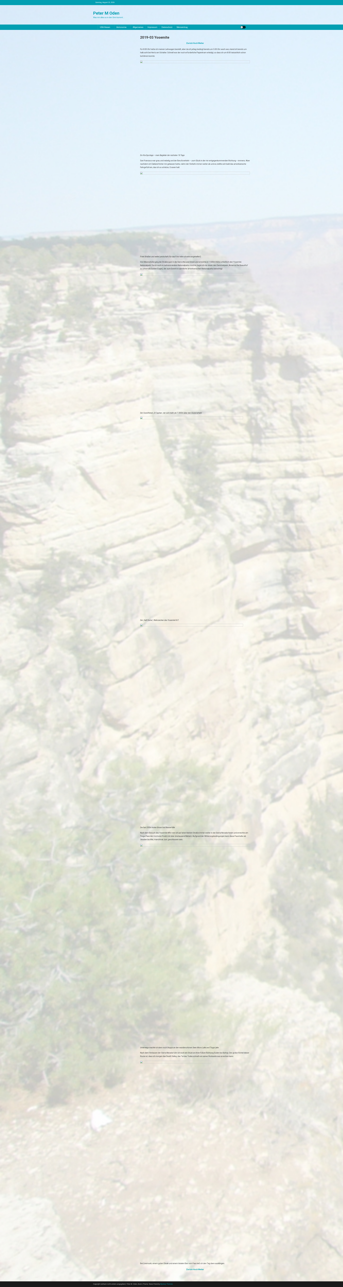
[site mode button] (243, 27)
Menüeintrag (182, 27)
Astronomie (121, 27)
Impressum (152, 27)
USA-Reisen (105, 27)
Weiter (201, 43)
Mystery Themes (166, 1284)
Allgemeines (138, 27)
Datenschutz (167, 27)
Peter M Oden (106, 13)
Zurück (189, 43)
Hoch (195, 43)
